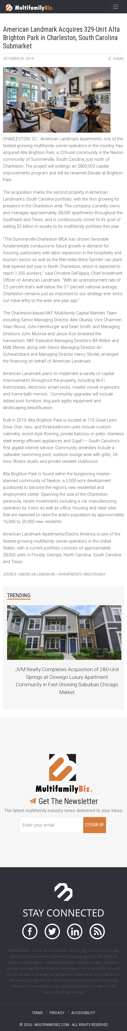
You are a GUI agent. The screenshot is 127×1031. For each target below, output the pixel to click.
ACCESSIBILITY (83, 1012)
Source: (54, 574)
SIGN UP (96, 824)
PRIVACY (57, 1012)
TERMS (37, 1012)
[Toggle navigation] (115, 6)
